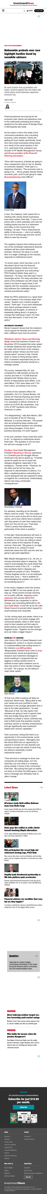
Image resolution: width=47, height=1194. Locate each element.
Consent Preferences (10, 1150)
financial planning (12, 177)
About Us (7, 1136)
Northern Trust (11, 450)
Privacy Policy (8, 1142)
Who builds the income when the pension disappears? (21, 1035)
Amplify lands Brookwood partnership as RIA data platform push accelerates (22, 876)
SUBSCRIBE (39, 11)
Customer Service (29, 1139)
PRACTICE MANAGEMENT (13, 45)
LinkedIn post (14, 455)
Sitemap (6, 1158)
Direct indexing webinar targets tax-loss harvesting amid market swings (23, 1016)
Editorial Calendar (9, 1176)
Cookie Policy (8, 1147)
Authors (6, 1153)
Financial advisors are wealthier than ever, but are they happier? (23, 900)
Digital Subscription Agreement (33, 1173)
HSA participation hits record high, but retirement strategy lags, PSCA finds (21, 851)
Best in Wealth (8, 1168)
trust (40, 650)
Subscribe (28, 1177)
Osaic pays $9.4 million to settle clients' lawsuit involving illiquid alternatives (22, 829)
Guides (6, 1170)
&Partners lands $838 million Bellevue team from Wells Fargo (21, 804)
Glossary (7, 1139)
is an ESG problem (23, 648)
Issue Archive (28, 1170)
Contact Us (27, 1136)
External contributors (10, 1155)
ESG (14, 638)
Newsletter (27, 1168)
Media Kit (7, 1173)
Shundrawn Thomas (22, 453)
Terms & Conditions (10, 1144)
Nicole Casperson (11, 102)
